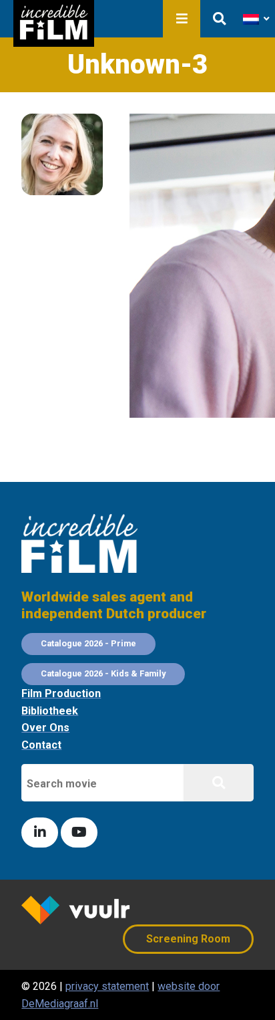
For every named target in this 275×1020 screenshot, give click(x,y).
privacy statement (107, 986)
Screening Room (188, 938)
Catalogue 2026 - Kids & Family (103, 673)
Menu (181, 18)
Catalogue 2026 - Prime (88, 643)
